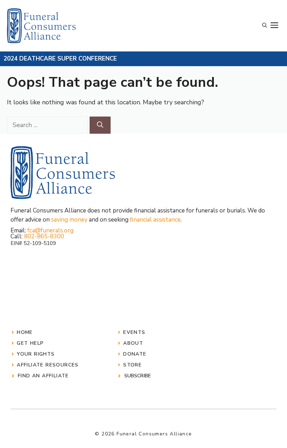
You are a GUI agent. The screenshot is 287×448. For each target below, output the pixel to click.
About (133, 343)
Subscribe (137, 375)
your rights (36, 354)
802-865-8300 (44, 236)
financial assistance (155, 220)
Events (134, 332)
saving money (69, 220)
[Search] (100, 125)
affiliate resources (48, 365)
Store (132, 365)
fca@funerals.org (50, 230)
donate (134, 354)
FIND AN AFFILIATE (43, 375)
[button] (264, 26)
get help (30, 343)
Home (25, 332)
